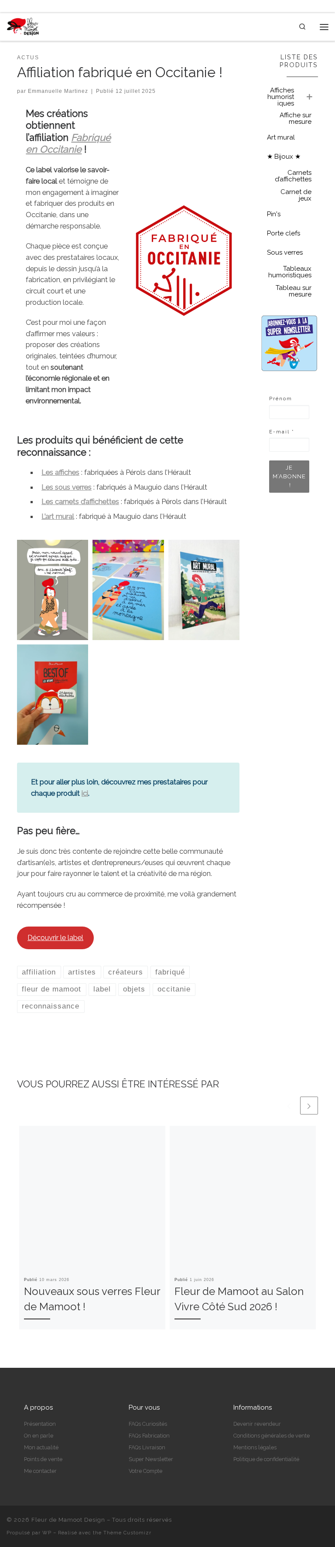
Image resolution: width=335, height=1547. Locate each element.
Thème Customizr (127, 1533)
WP (46, 1533)
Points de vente (43, 1459)
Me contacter (40, 1471)
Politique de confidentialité (266, 1459)
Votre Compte (145, 1471)
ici (85, 793)
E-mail (281, 432)
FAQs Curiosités (148, 1424)
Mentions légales (255, 1447)
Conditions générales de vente (271, 1435)
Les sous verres (66, 487)
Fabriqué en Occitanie (68, 143)
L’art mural (57, 516)
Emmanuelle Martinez (58, 91)
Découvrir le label (55, 937)
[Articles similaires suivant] (309, 1105)
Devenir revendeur (257, 1424)
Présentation (40, 1424)
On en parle (38, 1435)
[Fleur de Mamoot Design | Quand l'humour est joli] (23, 26)
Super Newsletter (151, 1459)
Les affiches (60, 472)
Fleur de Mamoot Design (68, 1519)
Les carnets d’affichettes (80, 501)
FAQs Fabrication (149, 1435)
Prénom (280, 399)
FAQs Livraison (147, 1447)
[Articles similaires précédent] (289, 1105)
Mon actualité (41, 1447)
